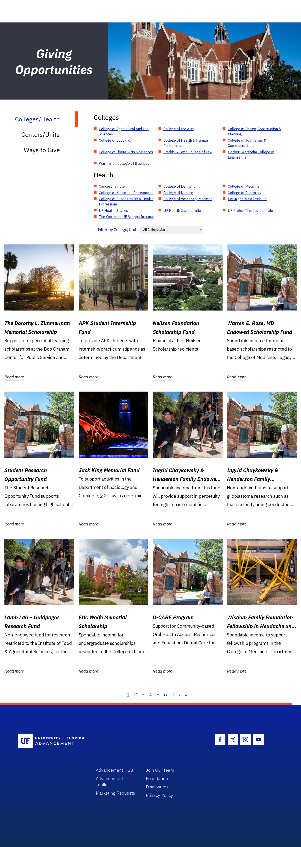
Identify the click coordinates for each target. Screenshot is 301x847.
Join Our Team (160, 770)
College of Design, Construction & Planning (254, 131)
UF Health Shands (113, 210)
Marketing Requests (115, 793)
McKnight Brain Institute (247, 199)
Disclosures (157, 787)
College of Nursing (178, 192)
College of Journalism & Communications (247, 143)
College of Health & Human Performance (186, 143)
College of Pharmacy (244, 192)
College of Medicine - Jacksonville (126, 192)
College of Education (115, 140)
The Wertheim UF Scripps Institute (126, 217)
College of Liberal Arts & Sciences (126, 152)
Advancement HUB (114, 770)
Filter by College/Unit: (118, 229)
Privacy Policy (159, 795)
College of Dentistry (179, 186)
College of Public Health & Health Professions (126, 201)
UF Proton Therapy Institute (250, 210)
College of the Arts (179, 129)
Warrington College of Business (124, 163)
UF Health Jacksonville (182, 210)
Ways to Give (42, 150)
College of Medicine (243, 186)
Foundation (157, 778)
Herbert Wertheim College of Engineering (251, 154)
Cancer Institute (112, 186)
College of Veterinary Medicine (188, 199)
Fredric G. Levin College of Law (188, 152)
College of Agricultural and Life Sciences (124, 131)
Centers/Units (40, 134)
